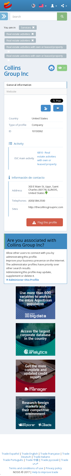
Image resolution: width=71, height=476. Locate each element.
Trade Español (10, 453)
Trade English (30, 453)
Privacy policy (54, 468)
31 (64, 68)
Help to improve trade (45, 472)
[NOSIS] (33, 5)
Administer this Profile (23, 279)
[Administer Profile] (46, 108)
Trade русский (50, 460)
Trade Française (50, 453)
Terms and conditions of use (26, 468)
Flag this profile (47, 222)
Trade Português (13, 460)
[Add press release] (58, 108)
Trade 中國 (32, 460)
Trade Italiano (42, 457)
